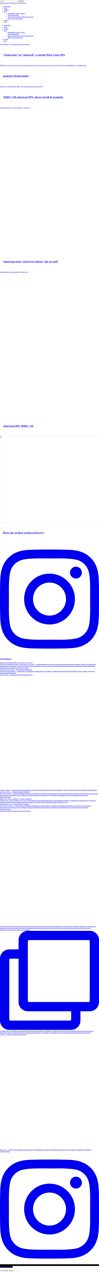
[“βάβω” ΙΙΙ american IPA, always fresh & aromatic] (21, 86)
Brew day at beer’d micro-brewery (23, 532)
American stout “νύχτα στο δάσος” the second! (30, 261)
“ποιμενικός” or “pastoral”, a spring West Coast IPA (34, 54)
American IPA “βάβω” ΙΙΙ (18, 425)
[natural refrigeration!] (43, 65)
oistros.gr (17, 1270)
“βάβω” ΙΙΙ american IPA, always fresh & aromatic (33, 97)
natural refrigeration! (16, 75)
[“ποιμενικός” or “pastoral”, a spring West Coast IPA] (15, 44)
